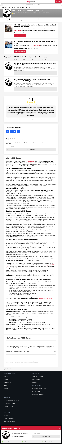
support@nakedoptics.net (45, 298)
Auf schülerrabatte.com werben (11, 400)
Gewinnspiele (20, 7)
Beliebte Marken (36, 379)
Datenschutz (7, 415)
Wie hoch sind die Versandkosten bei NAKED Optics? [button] (20, 357)
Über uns (6, 376)
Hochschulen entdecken (38, 394)
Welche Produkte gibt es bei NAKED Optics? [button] (18, 351)
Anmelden (58, 1)
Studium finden (36, 391)
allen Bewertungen (39, 118)
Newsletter (35, 382)
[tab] (10, 19)
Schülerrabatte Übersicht (38, 376)
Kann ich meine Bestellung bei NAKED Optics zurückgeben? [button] (22, 362)
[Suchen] (2, 5)
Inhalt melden (8, 369)
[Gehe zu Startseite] (31, 2)
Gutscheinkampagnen (9, 403)
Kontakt (6, 385)
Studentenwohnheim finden (39, 388)
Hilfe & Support (7, 382)
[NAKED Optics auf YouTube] (15, 131)
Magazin (28, 7)
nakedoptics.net (37, 245)
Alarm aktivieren (31, 149)
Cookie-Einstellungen (9, 418)
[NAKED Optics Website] (18, 131)
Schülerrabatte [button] (5, 7)
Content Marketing (8, 406)
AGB (5, 424)
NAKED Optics (17, 30)
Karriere (6, 379)
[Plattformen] (36, 2)
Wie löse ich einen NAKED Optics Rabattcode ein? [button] (19, 343)
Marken (13, 7)
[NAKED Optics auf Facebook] (8, 131)
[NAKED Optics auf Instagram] (11, 131)
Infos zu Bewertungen (9, 421)
